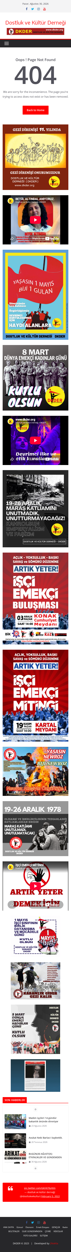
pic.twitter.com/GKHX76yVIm (39, 1188)
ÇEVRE (48, 1231)
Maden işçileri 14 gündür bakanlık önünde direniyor (43, 1119)
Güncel (20, 1227)
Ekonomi (30, 1227)
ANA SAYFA (8, 1227)
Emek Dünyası (42, 1227)
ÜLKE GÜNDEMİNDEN (32, 1231)
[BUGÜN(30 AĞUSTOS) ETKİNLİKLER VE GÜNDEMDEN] (15, 1157)
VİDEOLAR (58, 1231)
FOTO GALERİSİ (30, 1235)
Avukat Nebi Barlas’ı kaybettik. (46, 1137)
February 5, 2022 (50, 1196)
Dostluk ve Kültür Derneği (35, 22)
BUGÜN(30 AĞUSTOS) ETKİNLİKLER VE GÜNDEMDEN (45, 1155)
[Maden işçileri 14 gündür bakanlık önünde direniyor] (15, 1121)
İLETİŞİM (44, 1235)
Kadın (65, 1227)
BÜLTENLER (13, 1231)
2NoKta (54, 1243)
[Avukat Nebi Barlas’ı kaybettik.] (15, 1140)
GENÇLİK (56, 1227)
